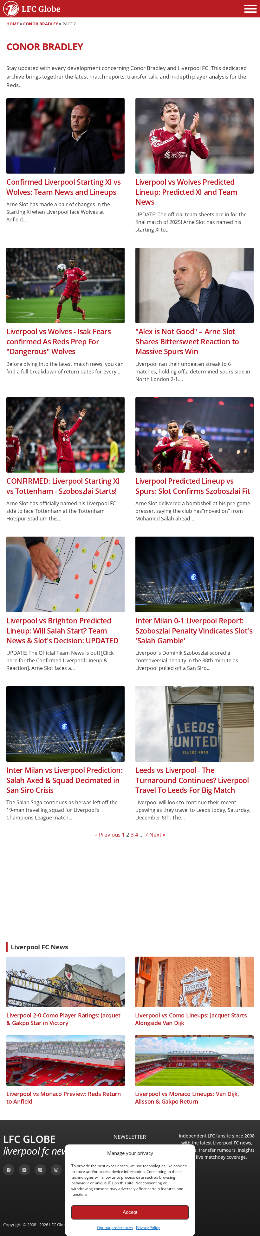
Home (12, 24)
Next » (157, 834)
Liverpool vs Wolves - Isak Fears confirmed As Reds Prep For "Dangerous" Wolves (58, 341)
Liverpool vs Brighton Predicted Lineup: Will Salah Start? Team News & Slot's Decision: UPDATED (62, 631)
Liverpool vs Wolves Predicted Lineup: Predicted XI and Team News (186, 192)
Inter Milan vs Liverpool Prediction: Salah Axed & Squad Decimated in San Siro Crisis (64, 780)
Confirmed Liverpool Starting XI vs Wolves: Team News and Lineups (63, 187)
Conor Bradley (40, 24)
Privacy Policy (148, 1227)
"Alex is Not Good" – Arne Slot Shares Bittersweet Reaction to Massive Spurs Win (187, 341)
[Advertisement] (130, 889)
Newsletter (130, 1136)
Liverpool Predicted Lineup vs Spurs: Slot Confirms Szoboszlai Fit (192, 486)
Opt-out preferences (115, 1227)
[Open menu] (250, 9)
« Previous (107, 834)
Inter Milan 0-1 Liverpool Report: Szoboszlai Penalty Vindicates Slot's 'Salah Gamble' (194, 631)
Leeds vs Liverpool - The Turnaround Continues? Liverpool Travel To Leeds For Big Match (192, 780)
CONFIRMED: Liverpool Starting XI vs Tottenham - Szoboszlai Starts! (63, 486)
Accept (130, 1212)
